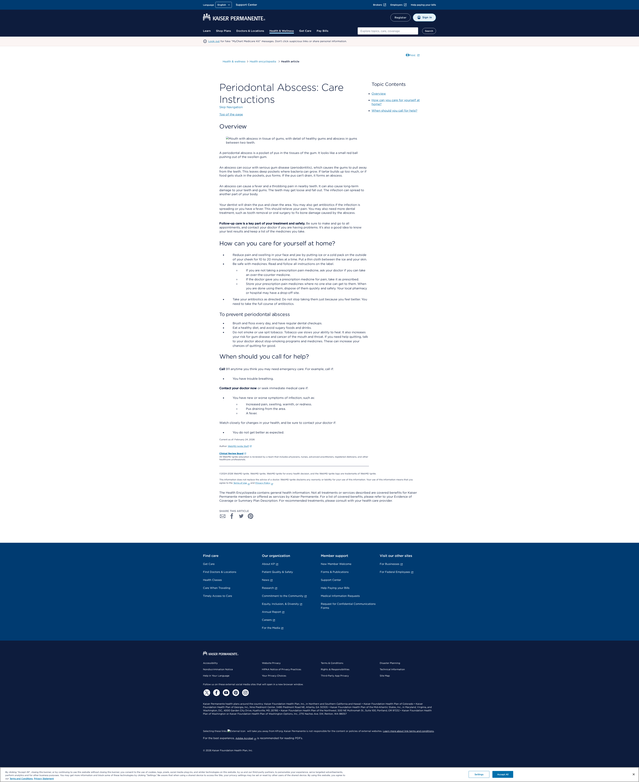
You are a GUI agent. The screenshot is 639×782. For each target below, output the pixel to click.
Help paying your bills (423, 4)
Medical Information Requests (340, 595)
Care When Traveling (216, 587)
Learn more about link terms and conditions (408, 731)
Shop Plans (223, 30)
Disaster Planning (390, 663)
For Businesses (389, 564)
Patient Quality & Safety (277, 572)
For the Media (271, 627)
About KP (268, 564)
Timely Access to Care (217, 595)
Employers (396, 4)
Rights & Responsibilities (335, 669)
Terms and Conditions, (21, 778)
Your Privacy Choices (274, 675)
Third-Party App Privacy (335, 675)
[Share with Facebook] (232, 516)
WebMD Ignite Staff (238, 446)
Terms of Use (240, 483)
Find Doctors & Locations (219, 572)
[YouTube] (225, 692)
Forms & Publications (335, 572)
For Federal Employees (395, 572)
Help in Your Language (216, 675)
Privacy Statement (44, 778)
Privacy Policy (262, 483)
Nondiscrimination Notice (218, 669)
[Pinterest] (235, 692)
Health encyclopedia (263, 61)
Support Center (246, 4)
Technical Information (392, 669)
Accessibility (210, 663)
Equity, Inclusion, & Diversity (280, 603)
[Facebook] (216, 692)
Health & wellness (234, 61)
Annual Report (271, 611)
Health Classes (212, 580)
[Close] (633, 774)
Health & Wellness (281, 30)
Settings (479, 774)
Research (268, 587)
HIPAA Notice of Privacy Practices (281, 669)
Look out (214, 41)
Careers (267, 619)
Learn (207, 30)
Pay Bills (322, 30)
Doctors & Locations (250, 30)
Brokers (377, 4)
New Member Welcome (336, 564)
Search (429, 31)
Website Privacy (271, 663)
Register (400, 17)
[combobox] (388, 31)
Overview (379, 93)
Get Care (305, 30)
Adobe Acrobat (244, 738)
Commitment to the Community (282, 595)
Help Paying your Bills (335, 587)
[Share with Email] (222, 516)
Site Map (385, 675)
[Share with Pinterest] (250, 516)
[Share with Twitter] (241, 516)
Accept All (502, 774)
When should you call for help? (394, 110)
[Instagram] (245, 692)
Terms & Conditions (332, 663)
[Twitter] (206, 692)
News (265, 580)
